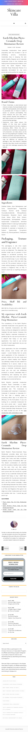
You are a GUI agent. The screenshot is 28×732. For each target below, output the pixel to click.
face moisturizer (14, 34)
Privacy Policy (12, 1)
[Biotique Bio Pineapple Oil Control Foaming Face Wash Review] (22, 548)
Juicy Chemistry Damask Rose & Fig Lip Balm (13, 708)
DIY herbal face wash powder (12, 697)
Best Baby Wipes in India (11, 687)
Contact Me (10, 4)
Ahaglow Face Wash (9, 681)
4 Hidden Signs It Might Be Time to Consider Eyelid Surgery (14, 610)
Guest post (18, 4)
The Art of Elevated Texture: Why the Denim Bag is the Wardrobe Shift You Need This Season (15, 624)
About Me (20, 1)
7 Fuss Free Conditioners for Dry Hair (14, 631)
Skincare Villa (14, 12)
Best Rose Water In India (11, 694)
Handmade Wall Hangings (11, 704)
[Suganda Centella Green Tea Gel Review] (5, 548)
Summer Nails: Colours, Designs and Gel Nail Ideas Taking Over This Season (14, 603)
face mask (6, 700)
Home (6, 1)
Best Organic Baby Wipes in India (13, 690)
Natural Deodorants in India (12, 717)
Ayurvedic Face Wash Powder (12, 684)
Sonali (19, 47)
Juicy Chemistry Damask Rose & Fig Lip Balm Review (13, 713)
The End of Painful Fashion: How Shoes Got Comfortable (14, 617)
